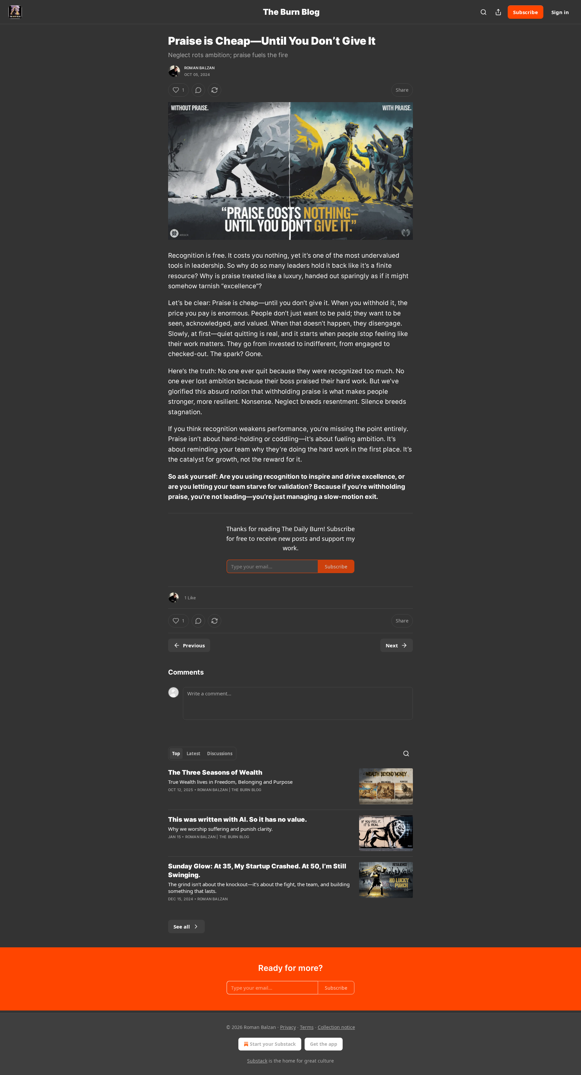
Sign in (560, 12)
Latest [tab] (193, 753)
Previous (194, 645)
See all (181, 926)
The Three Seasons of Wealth (215, 772)
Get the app (323, 1044)
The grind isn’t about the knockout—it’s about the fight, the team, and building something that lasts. (259, 887)
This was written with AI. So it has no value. (237, 819)
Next (392, 645)
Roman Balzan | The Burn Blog (229, 789)
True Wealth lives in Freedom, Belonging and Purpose (230, 781)
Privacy (288, 1027)
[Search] (483, 12)
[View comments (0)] (198, 90)
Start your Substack (273, 1044)
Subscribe (525, 12)
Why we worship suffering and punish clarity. (220, 828)
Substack (257, 1061)
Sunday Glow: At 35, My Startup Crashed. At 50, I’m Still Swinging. (257, 870)
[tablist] (202, 753)
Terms (307, 1027)
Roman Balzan (199, 68)
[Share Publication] (498, 12)
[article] (290, 786)
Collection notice (336, 1027)
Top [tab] (176, 753)
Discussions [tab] (219, 753)
